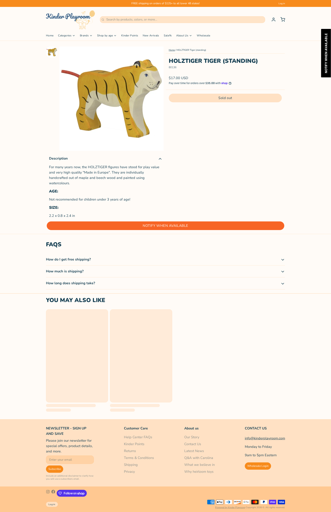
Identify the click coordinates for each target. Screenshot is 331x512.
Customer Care (136, 428)
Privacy (129, 471)
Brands (84, 35)
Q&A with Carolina (198, 457)
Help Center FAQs (138, 437)
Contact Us (192, 444)
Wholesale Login (258, 466)
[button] (225, 97)
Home (49, 35)
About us (191, 428)
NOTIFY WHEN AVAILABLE (165, 225)
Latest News (194, 451)
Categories (64, 35)
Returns (130, 451)
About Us (182, 35)
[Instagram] (48, 493)
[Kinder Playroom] (70, 19)
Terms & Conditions (139, 457)
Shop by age (105, 35)
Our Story (191, 437)
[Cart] (281, 19)
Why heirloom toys (199, 471)
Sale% (168, 35)
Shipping (131, 464)
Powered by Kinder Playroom (230, 507)
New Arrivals (151, 35)
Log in (282, 3)
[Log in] (272, 19)
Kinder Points (129, 35)
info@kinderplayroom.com (265, 438)
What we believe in (199, 464)
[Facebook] (53, 493)
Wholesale (203, 35)
